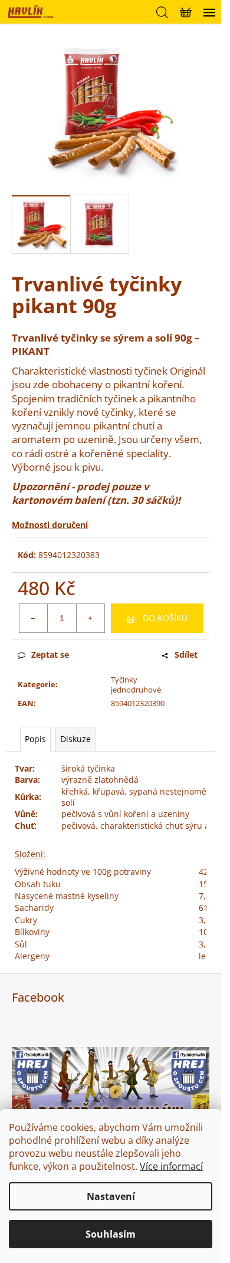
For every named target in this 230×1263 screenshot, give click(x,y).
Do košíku (165, 618)
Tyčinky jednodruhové (136, 684)
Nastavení (111, 1196)
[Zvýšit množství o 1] (90, 618)
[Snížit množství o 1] (33, 618)
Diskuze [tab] (75, 738)
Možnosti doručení (50, 524)
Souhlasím (111, 1234)
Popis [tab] (35, 738)
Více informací (171, 1166)
